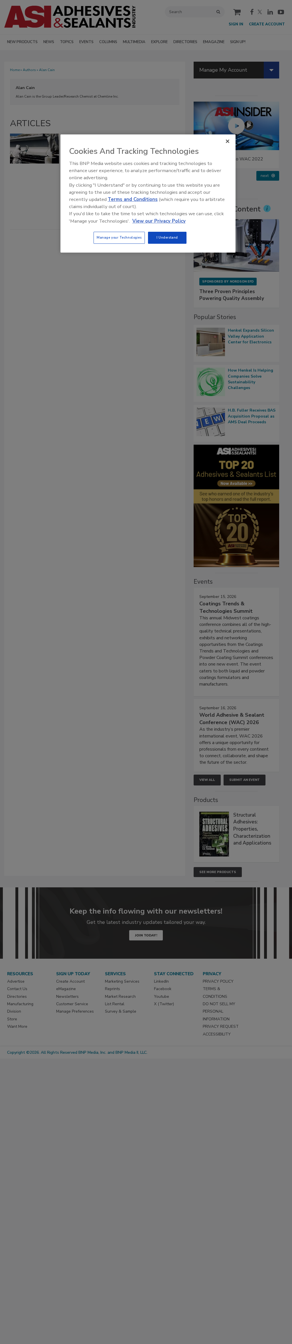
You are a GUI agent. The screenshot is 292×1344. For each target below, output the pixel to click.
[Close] (227, 141)
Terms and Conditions (133, 199)
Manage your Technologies (119, 237)
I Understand (167, 237)
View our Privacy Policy (159, 221)
